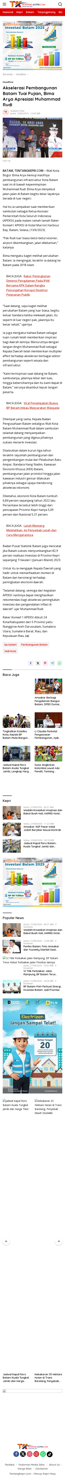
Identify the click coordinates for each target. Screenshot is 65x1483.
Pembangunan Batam (34, 644)
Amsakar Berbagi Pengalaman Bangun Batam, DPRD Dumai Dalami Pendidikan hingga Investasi (47, 701)
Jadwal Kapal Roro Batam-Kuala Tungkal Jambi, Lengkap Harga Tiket (16, 768)
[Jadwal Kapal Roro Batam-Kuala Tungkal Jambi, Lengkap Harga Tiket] (16, 753)
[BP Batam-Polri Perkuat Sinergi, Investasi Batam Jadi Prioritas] (12, 986)
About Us (54, 1464)
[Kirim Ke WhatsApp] (59, 663)
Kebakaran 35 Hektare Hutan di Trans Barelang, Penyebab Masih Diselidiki (48, 1378)
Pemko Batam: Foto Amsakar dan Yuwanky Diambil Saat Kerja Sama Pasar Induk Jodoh (42, 948)
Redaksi (10, 1464)
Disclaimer (42, 1468)
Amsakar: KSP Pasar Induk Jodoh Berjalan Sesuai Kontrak (42, 828)
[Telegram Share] (52, 663)
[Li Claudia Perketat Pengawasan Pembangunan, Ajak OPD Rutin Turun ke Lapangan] (48, 720)
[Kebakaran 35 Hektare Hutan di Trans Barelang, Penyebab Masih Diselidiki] (48, 1235)
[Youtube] (36, 1454)
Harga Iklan (25, 1468)
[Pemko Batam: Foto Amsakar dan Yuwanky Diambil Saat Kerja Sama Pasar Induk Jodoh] (12, 946)
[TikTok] (50, 1454)
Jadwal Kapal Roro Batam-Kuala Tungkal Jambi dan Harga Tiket (40, 845)
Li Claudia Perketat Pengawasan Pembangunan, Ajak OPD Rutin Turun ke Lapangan (47, 735)
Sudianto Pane (17, 110)
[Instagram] (29, 1454)
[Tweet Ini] (38, 663)
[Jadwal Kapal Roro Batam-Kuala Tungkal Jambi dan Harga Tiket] (12, 846)
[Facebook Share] (30, 663)
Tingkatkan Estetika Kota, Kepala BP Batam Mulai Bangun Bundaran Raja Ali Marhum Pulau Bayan (15, 735)
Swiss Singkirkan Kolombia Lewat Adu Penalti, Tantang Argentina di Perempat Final (48, 768)
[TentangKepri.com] (26, 4)
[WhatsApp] (43, 1454)
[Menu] (5, 4)
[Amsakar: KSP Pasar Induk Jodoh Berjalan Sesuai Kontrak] (12, 829)
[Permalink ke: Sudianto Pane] (5, 112)
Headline (8, 82)
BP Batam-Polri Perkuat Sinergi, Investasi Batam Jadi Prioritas (42, 988)
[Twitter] (23, 1454)
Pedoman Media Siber (32, 1464)
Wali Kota (10, 651)
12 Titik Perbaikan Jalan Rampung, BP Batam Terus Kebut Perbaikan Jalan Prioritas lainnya (42, 972)
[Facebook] (16, 1454)
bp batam (11, 644)
